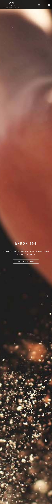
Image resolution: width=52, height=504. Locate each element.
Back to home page (26, 261)
